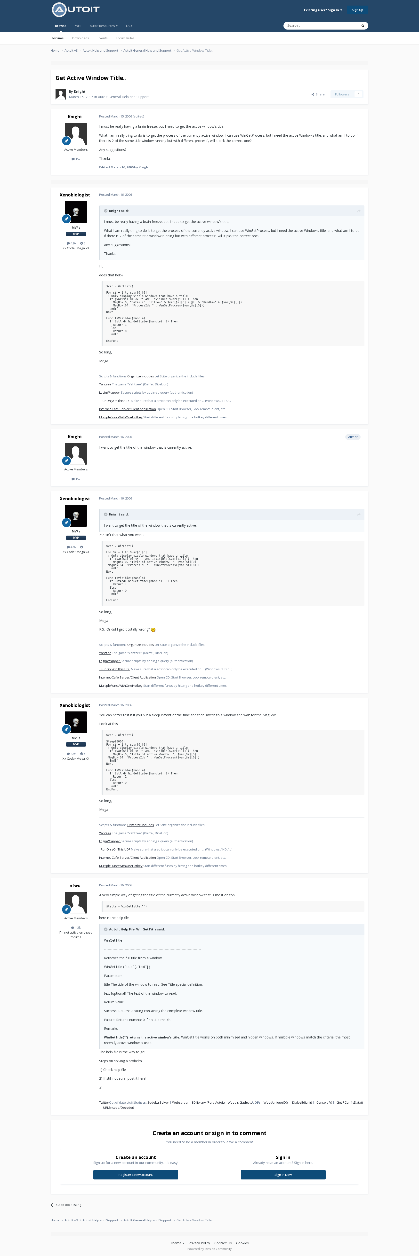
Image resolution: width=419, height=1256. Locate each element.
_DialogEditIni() (301, 1102)
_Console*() (323, 1102)
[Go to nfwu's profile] (76, 902)
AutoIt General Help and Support (123, 96)
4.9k (73, 243)
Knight (80, 91)
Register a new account (136, 1174)
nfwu (75, 885)
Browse (60, 25)
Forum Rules (125, 38)
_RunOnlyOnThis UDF (114, 400)
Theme (176, 1243)
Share (319, 94)
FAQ (129, 25)
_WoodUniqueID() (275, 1102)
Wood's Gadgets (240, 1102)
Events (103, 38)
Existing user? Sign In (322, 10)
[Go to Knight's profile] (61, 94)
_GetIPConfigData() (349, 1102)
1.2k (77, 927)
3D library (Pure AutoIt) (208, 1102)
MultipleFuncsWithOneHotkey (121, 417)
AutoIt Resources (103, 25)
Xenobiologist (75, 195)
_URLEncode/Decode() (118, 1107)
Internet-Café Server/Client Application (127, 409)
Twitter (104, 1102)
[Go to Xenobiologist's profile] (76, 212)
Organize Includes (140, 376)
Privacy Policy (199, 1243)
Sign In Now (283, 1174)
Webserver (180, 1102)
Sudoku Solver (158, 1102)
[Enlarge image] (153, 629)
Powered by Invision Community (209, 1249)
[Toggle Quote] (106, 211)
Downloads (80, 38)
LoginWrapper (110, 392)
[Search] (363, 26)
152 (78, 159)
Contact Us (223, 1243)
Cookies (242, 1243)
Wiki (78, 25)
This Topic (344, 25)
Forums (57, 38)
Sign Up (357, 10)
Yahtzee (105, 384)
